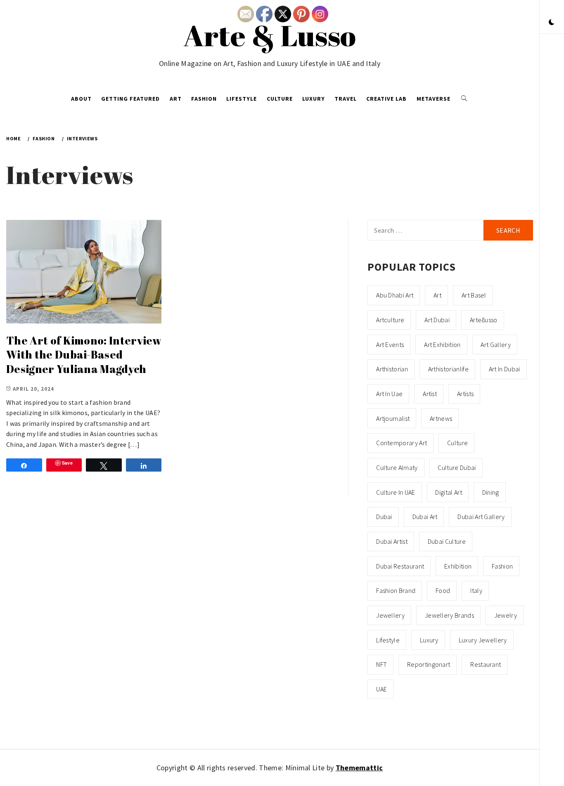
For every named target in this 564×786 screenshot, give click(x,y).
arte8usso (484, 320)
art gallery (496, 344)
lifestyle (388, 640)
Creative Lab (386, 98)
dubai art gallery (481, 516)
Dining (490, 492)
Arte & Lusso (269, 35)
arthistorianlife (448, 369)
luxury (429, 640)
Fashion (204, 98)
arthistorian (392, 369)
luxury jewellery (483, 640)
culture (457, 443)
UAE (381, 689)
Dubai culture (447, 541)
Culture (280, 98)
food (443, 590)
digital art (448, 492)
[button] (552, 22)
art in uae (389, 393)
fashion (502, 566)
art (437, 295)
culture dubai (457, 467)
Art (176, 98)
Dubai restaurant (400, 566)
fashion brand (395, 590)
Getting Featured (130, 98)
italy (476, 590)
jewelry (505, 615)
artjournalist (393, 418)
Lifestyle (241, 98)
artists (465, 393)
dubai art (425, 516)
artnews (441, 418)
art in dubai (504, 369)
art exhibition (442, 344)
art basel (474, 295)
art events (390, 344)
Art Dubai (437, 320)
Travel (345, 98)
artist (430, 393)
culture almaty (396, 467)
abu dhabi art (394, 295)
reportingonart (428, 664)
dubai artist (392, 541)
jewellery (390, 615)
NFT (381, 664)
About (81, 98)
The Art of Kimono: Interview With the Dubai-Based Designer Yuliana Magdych (83, 354)
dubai (384, 516)
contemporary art (401, 443)
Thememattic (359, 767)
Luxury (313, 98)
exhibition (458, 566)
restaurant (485, 664)
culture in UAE (395, 492)
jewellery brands (449, 615)
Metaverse (433, 98)
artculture (390, 320)
